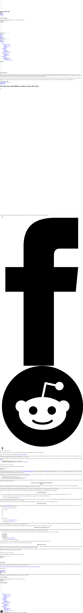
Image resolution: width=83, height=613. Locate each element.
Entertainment (4, 48)
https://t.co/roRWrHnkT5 (11, 537)
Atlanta (1, 523)
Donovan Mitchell (19, 566)
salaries (47, 470)
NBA (1, 566)
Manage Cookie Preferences (8, 59)
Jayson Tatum (15, 566)
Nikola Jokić (35, 566)
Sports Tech (5, 47)
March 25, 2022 (16, 497)
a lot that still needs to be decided (22, 454)
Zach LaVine (28, 546)
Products (3, 603)
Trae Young (6, 566)
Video (1, 35)
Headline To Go (6, 53)
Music (5, 49)
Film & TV (5, 50)
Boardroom (3, 56)
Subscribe (1, 14)
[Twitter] (0, 573)
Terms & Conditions (7, 608)
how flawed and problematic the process (27, 470)
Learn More (2, 469)
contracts (1, 459)
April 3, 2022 (12, 521)
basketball (3, 566)
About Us (5, 57)
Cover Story (2, 34)
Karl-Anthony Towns (25, 566)
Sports (3, 43)
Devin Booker (10, 566)
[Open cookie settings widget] (1, 611)
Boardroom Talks (6, 55)
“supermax (26, 461)
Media (5, 45)
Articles (1, 36)
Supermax (38, 566)
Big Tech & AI (6, 51)
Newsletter (1, 37)
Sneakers (5, 46)
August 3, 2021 (16, 539)
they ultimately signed (30, 471)
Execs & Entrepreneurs (7, 596)
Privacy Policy (6, 609)
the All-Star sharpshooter (8, 505)
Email (1, 20)
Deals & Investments (7, 44)
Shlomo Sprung (2, 83)
